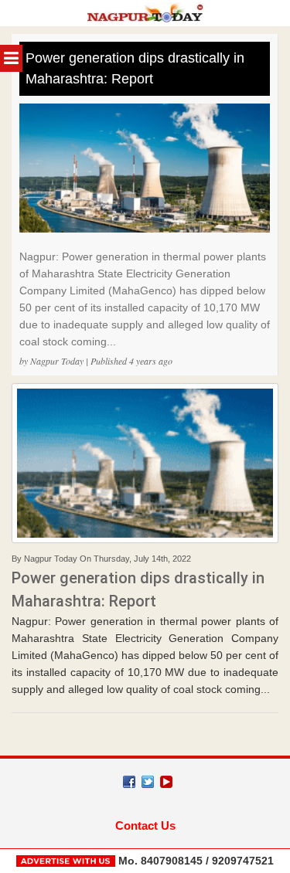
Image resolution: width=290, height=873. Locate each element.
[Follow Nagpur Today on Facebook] (129, 782)
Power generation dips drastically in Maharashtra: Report (135, 68)
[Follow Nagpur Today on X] (148, 782)
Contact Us (145, 825)
